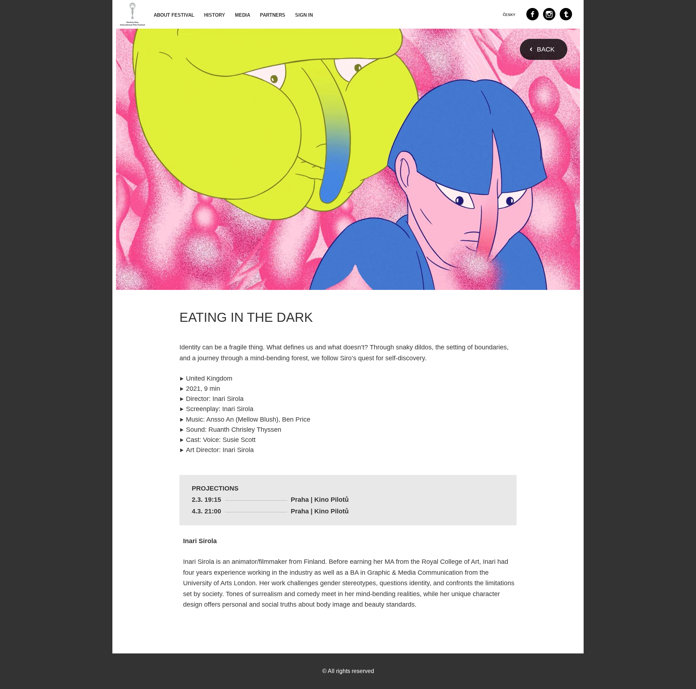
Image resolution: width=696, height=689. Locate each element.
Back (546, 49)
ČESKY (509, 15)
